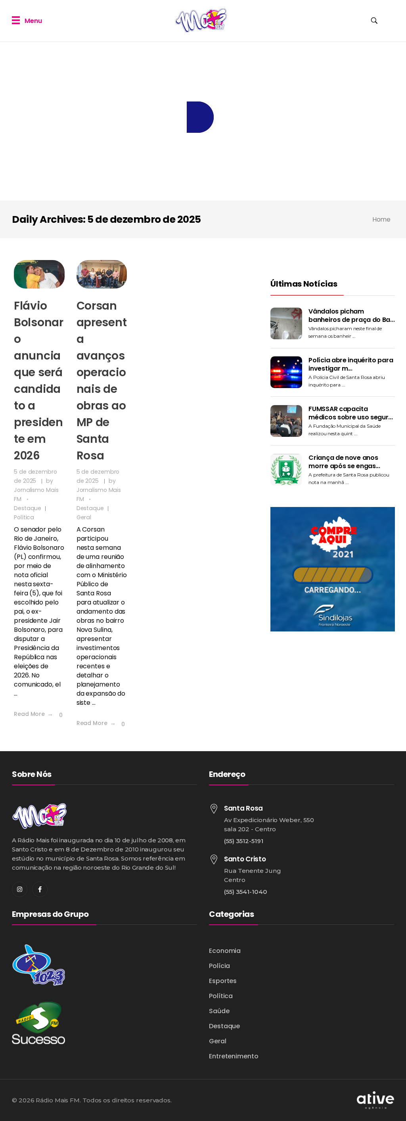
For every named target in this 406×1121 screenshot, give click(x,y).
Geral (84, 517)
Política (24, 517)
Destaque (27, 508)
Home (381, 219)
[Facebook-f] (40, 889)
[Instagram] (19, 889)
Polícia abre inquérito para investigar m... (350, 364)
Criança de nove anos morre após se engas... (344, 462)
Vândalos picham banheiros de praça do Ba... (351, 315)
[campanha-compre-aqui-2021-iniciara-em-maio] (332, 569)
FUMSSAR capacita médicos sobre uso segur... (350, 413)
